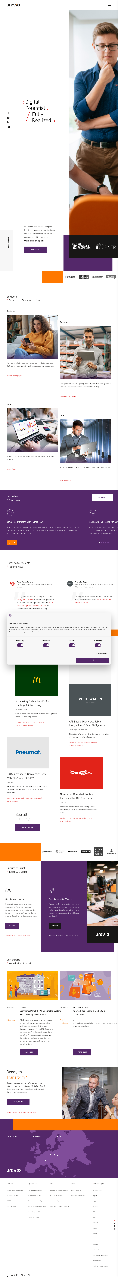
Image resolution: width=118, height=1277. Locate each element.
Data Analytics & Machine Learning (59, 1206)
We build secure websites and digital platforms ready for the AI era (15, 1191)
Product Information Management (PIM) (37, 1207)
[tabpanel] (46, 521)
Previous (9, 542)
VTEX (94, 1201)
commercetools (97, 1239)
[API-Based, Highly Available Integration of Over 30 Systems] (90, 700)
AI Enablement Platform (34, 1195)
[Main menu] (109, 4)
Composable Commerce (13, 1195)
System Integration (76, 1190)
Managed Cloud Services (78, 1195)
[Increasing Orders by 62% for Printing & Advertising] (36, 680)
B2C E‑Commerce (11, 1206)
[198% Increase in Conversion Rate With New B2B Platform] (28, 753)
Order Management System (35, 1212)
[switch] (46, 645)
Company (102, 497)
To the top (114, 1225)
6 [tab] (108, 542)
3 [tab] (103, 542)
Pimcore (95, 1228)
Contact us (18, 1102)
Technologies (99, 1183)
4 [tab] (105, 542)
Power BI (95, 1223)
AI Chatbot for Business (56, 1195)
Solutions (35, 250)
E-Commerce (11, 1020)
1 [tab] (99, 542)
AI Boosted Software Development (59, 1190)
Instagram (8, 127)
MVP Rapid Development (35, 1190)
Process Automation (33, 1217)
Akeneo (95, 1233)
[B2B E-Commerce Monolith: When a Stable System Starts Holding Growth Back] (32, 988)
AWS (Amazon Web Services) (100, 1255)
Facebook (8, 113)
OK (92, 660)
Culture (12, 926)
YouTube (8, 117)
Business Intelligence (55, 1201)
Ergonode (95, 1244)
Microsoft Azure (97, 1261)
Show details (102, 653)
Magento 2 (95, 1196)
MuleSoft (95, 1217)
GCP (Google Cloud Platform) (101, 1266)
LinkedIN (8, 122)
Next (14, 542)
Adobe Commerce (97, 1190)
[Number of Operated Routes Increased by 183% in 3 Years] (81, 773)
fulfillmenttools (97, 1250)
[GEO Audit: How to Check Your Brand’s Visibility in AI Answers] (86, 988)
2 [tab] (101, 542)
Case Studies (27, 827)
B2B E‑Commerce (11, 1201)
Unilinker (95, 1212)
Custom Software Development (36, 1201)
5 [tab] (107, 542)
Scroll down (8, 242)
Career (55, 926)
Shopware (95, 1206)
